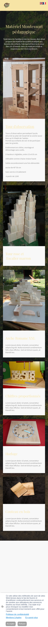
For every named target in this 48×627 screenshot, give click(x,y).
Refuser (22, 624)
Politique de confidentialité (17, 614)
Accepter (11, 624)
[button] (41, 3)
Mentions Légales (13, 618)
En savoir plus (31, 618)
